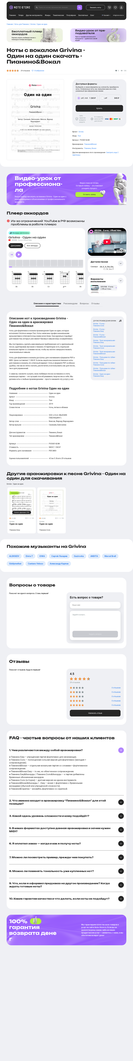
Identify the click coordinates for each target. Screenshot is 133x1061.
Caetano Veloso (35, 563)
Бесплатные (83, 15)
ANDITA (94, 556)
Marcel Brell (110, 556)
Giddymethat (15, 563)
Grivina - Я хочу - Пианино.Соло (99, 325)
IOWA (42, 556)
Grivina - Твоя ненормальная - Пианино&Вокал (104, 353)
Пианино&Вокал (90, 144)
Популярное (71, 15)
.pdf (105, 98)
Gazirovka (79, 556)
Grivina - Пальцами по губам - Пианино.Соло (104, 364)
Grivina (81, 132)
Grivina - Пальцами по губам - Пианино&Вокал (104, 369)
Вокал (94, 148)
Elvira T (29, 556)
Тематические (58, 15)
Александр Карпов (59, 563)
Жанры (47, 15)
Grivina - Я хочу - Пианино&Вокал (99, 336)
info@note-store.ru (118, 15)
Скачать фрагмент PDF (21, 512)
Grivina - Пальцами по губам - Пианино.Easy (104, 358)
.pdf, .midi (84, 98)
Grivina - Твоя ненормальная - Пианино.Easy (104, 341)
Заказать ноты (95, 8)
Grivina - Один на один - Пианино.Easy (102, 375)
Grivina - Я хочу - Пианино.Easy (99, 330)
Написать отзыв (95, 713)
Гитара (20, 15)
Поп (79, 136)
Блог (92, 15)
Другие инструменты (34, 15)
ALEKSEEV (14, 556)
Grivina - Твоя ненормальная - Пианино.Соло (104, 347)
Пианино (12, 15)
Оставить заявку (89, 194)
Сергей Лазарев (59, 556)
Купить (99, 108)
